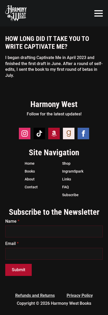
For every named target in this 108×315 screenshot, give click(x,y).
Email (12, 244)
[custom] (39, 133)
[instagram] (24, 133)
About (30, 179)
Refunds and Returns (35, 295)
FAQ (65, 187)
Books (30, 171)
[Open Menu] (98, 13)
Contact (31, 187)
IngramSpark (72, 171)
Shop (66, 163)
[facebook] (83, 133)
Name (12, 221)
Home (30, 163)
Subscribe (70, 195)
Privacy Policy (80, 295)
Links (66, 179)
